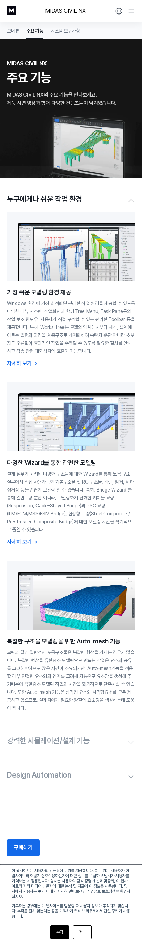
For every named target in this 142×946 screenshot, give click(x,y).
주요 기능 (34, 31)
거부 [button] (82, 932)
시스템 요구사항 (65, 31)
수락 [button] (59, 932)
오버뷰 (13, 31)
